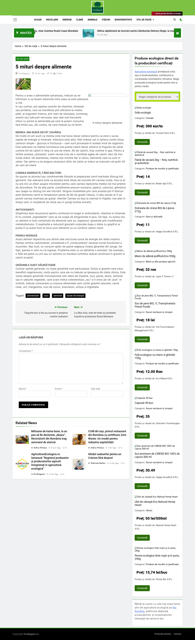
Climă (79, 19)
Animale (92, 19)
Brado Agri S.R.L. (164, 183)
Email (59, 388)
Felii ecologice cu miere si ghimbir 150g (155, 356)
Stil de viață (143, 19)
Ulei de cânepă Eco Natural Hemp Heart (155, 503)
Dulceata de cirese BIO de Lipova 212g (154, 209)
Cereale (150, 118)
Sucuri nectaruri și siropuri (159, 312)
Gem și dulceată (154, 216)
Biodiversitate (123, 19)
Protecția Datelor (163, 634)
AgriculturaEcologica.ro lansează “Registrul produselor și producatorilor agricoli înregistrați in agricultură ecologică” (50, 461)
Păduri (106, 19)
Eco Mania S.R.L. (164, 378)
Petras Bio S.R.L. (164, 579)
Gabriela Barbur (98, 463)
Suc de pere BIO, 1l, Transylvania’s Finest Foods (155, 305)
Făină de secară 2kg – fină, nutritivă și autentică (156, 161)
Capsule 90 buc (144, 402)
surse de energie (75, 295)
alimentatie (33, 295)
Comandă (142, 142)
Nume (23, 388)
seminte (57, 295)
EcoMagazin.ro (31, 634)
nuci (46, 295)
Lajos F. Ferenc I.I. (165, 276)
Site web (95, 388)
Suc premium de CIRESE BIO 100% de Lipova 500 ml (157, 455)
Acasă (38, 19)
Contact (177, 634)
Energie (67, 19)
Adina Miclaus (40, 447)
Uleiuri (149, 510)
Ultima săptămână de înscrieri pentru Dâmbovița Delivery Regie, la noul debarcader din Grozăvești (137, 30)
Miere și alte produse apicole (160, 261)
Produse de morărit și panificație (162, 168)
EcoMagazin (24, 73)
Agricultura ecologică (146, 71)
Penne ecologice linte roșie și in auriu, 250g (157, 557)
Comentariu (26, 351)
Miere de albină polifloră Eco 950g (155, 256)
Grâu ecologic (143, 112)
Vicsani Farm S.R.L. (166, 133)
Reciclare (52, 19)
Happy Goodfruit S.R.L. (167, 231)
